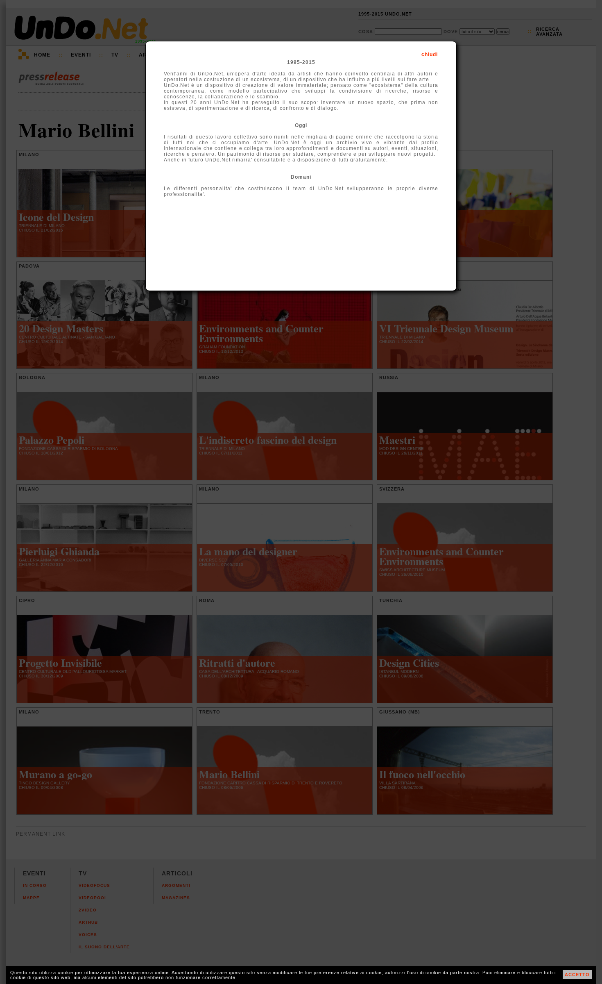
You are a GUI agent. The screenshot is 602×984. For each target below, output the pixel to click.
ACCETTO (577, 974)
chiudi (429, 54)
